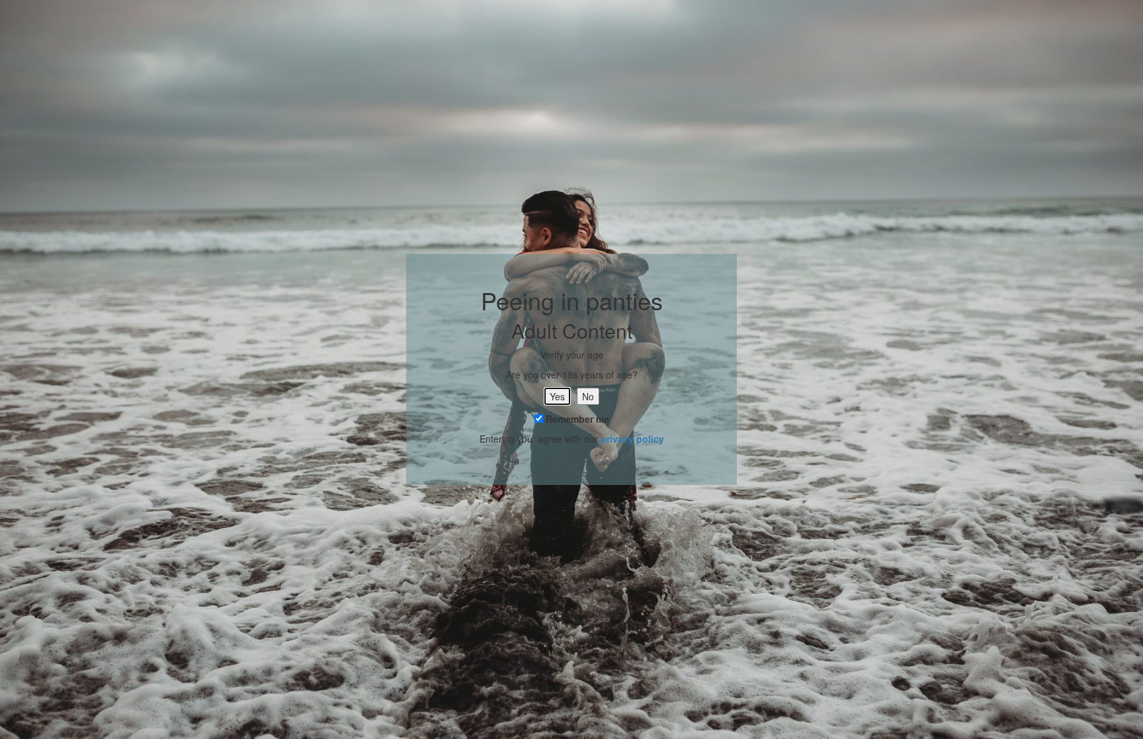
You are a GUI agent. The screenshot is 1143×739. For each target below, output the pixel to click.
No (588, 396)
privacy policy (632, 438)
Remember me (576, 418)
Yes (557, 396)
